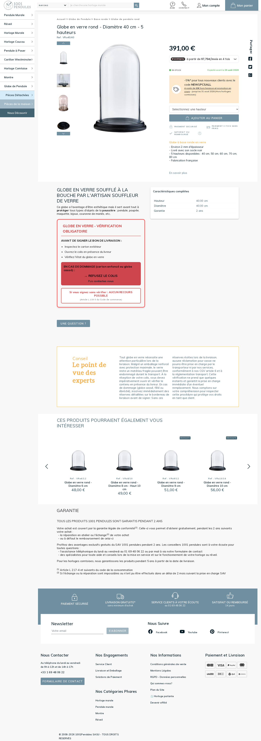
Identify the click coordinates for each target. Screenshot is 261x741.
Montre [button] (8, 77)
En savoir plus (178, 173)
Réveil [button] (8, 24)
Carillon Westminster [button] (18, 59)
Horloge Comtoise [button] (15, 68)
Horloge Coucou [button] (14, 41)
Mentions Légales (160, 670)
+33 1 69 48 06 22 (53, 672)
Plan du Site (157, 689)
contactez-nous (104, 281)
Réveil (99, 719)
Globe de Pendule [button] (15, 86)
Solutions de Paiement (109, 677)
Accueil (61, 19)
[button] (172, 5)
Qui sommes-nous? (161, 683)
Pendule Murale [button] (14, 15)
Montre (100, 713)
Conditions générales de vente (168, 664)
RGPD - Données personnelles (168, 677)
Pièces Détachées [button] (17, 95)
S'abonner (117, 630)
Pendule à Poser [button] (14, 50)
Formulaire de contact (62, 681)
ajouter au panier (206, 118)
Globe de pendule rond (125, 19)
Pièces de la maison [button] (17, 104)
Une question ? (73, 323)
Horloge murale (104, 700)
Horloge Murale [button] (14, 33)
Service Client (104, 664)
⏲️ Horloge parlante (162, 696)
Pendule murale (105, 706)
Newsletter (62, 623)
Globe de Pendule (80, 19)
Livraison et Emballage (109, 670)
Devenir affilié (158, 702)
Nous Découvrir (17, 113)
